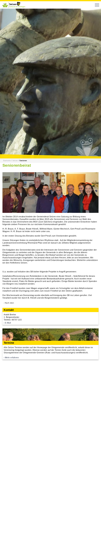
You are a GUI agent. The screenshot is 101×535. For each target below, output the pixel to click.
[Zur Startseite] (14, 5)
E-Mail (8, 323)
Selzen (15, 161)
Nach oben (9, 303)
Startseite (7, 161)
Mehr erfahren (12, 358)
